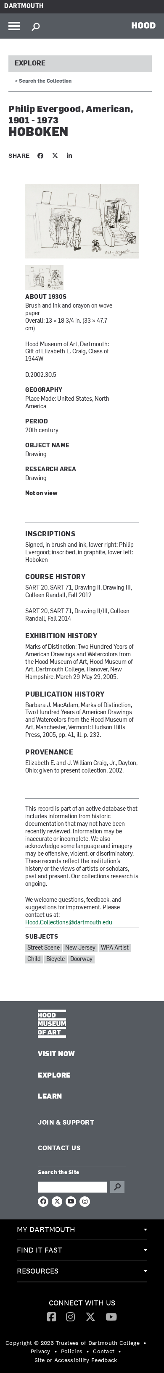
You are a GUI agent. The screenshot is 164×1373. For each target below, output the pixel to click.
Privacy (40, 1351)
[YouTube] (111, 1316)
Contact (103, 1351)
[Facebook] (51, 1316)
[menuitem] (82, 1229)
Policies (71, 1351)
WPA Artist (115, 948)
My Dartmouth (46, 1229)
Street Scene (43, 948)
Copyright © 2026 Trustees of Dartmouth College (72, 1343)
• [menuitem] (145, 1343)
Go (117, 1187)
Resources (37, 1271)
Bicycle (55, 959)
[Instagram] (70, 1316)
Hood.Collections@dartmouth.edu (68, 923)
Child (34, 959)
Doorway (81, 959)
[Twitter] (90, 1316)
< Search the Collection (43, 81)
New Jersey (80, 948)
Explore (30, 63)
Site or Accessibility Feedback (75, 1360)
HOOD (144, 25)
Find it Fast (39, 1250)
